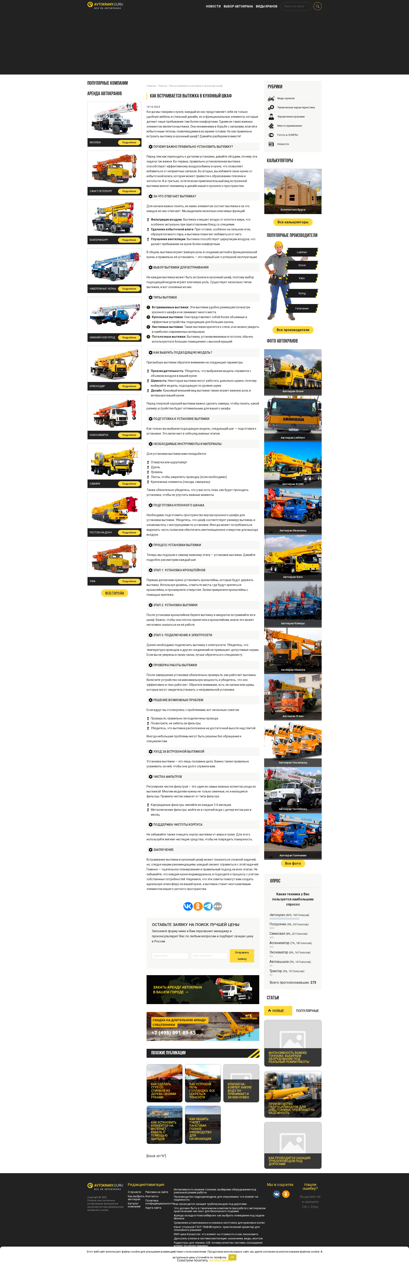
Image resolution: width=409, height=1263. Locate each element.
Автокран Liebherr (293, 437)
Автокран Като (293, 576)
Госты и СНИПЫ (287, 134)
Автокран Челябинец (293, 809)
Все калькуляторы (293, 222)
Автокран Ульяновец (293, 762)
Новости (213, 6)
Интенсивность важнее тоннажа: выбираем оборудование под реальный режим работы (215, 1191)
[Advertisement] (204, 45)
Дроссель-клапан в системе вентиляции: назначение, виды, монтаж (218, 1238)
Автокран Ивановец (292, 530)
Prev (267, 189)
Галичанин (302, 308)
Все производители (293, 330)
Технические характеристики (296, 107)
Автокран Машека (293, 669)
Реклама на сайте (156, 1192)
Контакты (151, 1196)
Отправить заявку (242, 955)
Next (317, 189)
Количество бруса (293, 209)
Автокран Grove (293, 391)
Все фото (293, 863)
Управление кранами (291, 116)
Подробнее (129, 142)
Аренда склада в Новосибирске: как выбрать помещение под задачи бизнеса (219, 1217)
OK (232, 1257)
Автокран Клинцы (293, 623)
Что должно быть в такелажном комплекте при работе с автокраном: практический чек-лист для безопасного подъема (220, 1210)
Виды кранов (266, 6)
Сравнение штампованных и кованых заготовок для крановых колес (219, 1222)
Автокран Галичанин (292, 855)
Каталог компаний (134, 1205)
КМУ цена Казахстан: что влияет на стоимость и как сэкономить (216, 1234)
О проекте (134, 1192)
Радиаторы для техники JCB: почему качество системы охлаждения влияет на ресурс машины (218, 1244)
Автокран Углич (292, 716)
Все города (114, 593)
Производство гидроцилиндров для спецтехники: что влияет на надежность (216, 1198)
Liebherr (302, 252)
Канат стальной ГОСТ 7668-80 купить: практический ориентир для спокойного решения (217, 1228)
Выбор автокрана (238, 6)
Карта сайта (153, 1207)
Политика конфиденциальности (159, 1202)
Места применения (289, 125)
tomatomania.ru (220, 1260)
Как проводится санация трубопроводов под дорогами (210, 1204)
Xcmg (302, 293)
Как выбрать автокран (136, 1198)
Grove (302, 265)
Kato (302, 278)
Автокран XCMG (293, 484)
